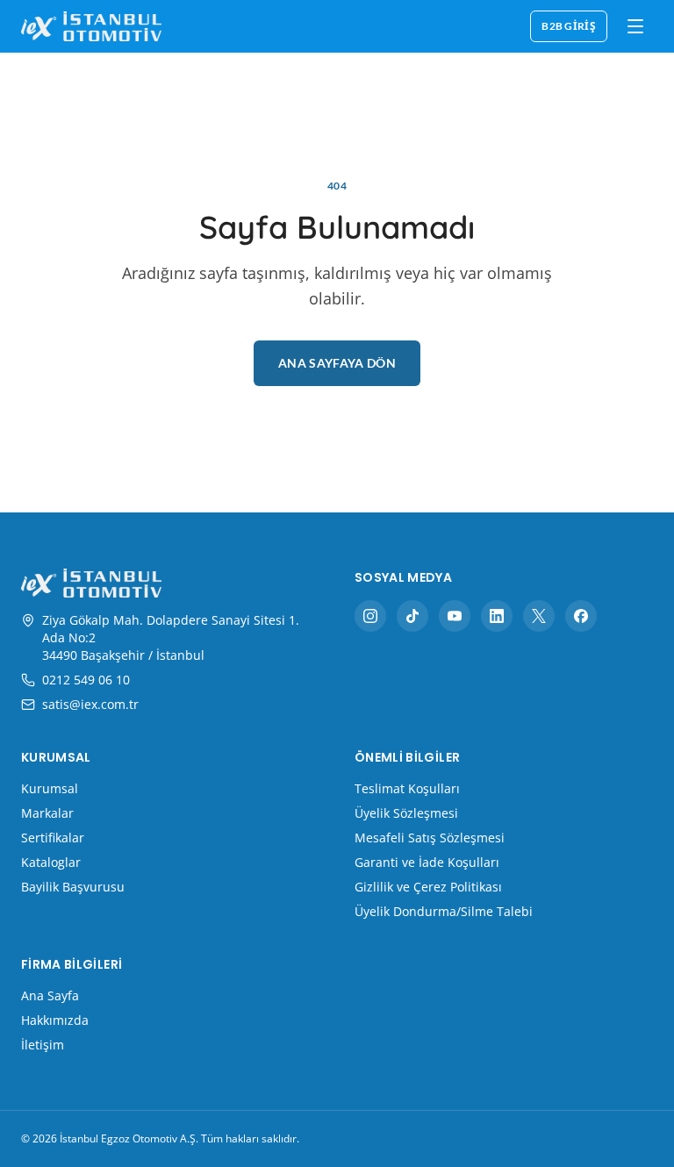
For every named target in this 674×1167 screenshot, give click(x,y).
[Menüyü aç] (635, 26)
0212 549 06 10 (86, 679)
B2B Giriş (568, 25)
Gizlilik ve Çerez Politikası (428, 886)
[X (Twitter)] (539, 616)
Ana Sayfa (50, 995)
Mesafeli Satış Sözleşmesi (430, 837)
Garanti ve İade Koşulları (427, 862)
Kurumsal (49, 788)
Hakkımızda (55, 1020)
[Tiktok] (412, 616)
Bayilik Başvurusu (73, 886)
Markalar (47, 813)
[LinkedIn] (497, 616)
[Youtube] (454, 616)
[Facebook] (581, 616)
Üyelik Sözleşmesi (406, 813)
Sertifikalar (52, 837)
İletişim (42, 1044)
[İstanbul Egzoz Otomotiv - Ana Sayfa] (91, 25)
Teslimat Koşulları (407, 788)
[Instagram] (370, 616)
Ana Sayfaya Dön (337, 362)
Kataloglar (51, 862)
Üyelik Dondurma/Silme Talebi (444, 911)
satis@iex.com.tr (90, 704)
